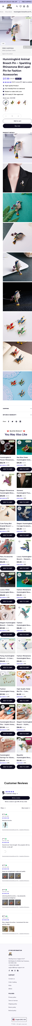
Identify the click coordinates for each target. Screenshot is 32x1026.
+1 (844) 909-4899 (14, 965)
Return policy (12, 1007)
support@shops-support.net (16, 967)
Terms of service (13, 1000)
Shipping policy (13, 1004)
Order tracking (13, 982)
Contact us (12, 979)
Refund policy (12, 1010)
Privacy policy (12, 997)
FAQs (10, 985)
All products (8, 12)
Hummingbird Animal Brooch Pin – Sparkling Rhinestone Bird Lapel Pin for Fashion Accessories (16, 830)
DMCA (10, 989)
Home (1, 12)
